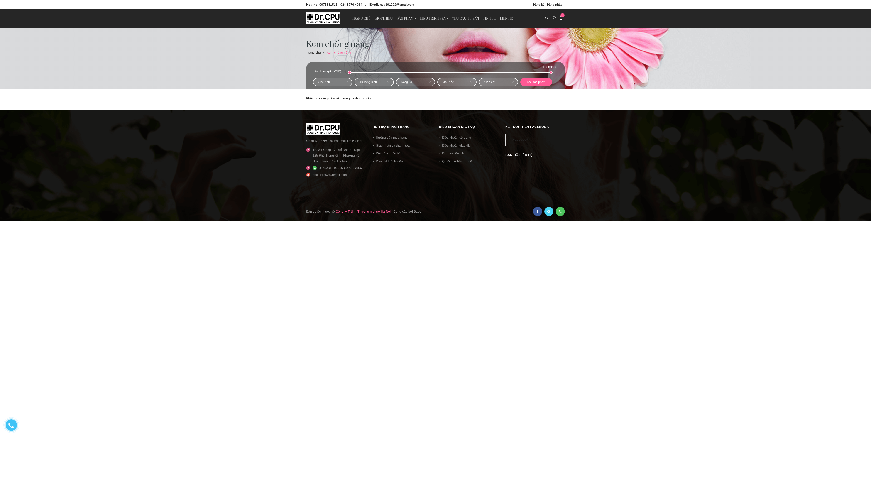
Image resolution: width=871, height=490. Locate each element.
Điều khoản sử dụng (456, 137)
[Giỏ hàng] (561, 18)
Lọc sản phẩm (536, 82)
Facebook (520, 139)
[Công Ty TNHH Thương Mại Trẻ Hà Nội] (323, 128)
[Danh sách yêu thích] (554, 18)
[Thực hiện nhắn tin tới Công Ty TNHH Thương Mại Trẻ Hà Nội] (548, 211)
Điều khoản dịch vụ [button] (457, 127)
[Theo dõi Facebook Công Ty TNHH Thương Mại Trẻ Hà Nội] (537, 211)
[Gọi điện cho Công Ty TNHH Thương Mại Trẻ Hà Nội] (560, 211)
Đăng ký (538, 4)
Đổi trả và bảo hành (390, 153)
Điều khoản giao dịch (457, 145)
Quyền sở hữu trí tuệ (457, 161)
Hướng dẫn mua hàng (392, 137)
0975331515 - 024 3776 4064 (340, 4)
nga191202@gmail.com (397, 4)
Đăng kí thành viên (389, 161)
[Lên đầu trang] (862, 479)
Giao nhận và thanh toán (393, 145)
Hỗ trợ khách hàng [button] (391, 127)
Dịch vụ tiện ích (453, 153)
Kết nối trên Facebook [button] (527, 127)
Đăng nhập (555, 4)
